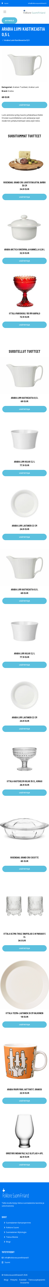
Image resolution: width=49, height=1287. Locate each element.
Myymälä (9, 20)
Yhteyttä (13, 1280)
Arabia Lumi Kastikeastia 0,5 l (24, 397)
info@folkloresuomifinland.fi (37, 3)
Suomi (6, 3)
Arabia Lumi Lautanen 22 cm (24, 525)
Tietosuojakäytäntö (36, 1280)
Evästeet (22, 1280)
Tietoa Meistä (12, 1237)
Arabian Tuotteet (20, 87)
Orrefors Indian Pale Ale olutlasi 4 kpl (24, 1153)
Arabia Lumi (33, 87)
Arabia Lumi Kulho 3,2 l (24, 461)
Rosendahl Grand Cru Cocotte (24, 857)
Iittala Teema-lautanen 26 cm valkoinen (24, 1013)
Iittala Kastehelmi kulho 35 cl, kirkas (24, 781)
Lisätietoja (24, 105)
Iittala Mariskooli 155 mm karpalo (24, 313)
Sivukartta (24, 1282)
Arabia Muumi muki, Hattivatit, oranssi (24, 1089)
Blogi (8, 1241)
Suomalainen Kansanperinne (18, 1222)
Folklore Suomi (12, 1227)
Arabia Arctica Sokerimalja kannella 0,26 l (24, 249)
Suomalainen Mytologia (16, 1232)
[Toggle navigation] (5, 12)
